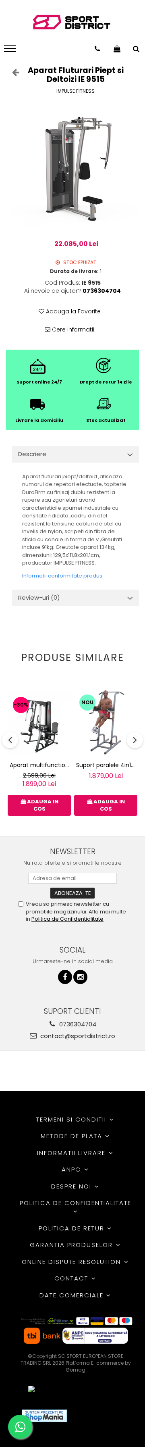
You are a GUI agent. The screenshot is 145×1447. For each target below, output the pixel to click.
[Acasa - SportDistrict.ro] (71, 22)
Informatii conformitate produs (62, 576)
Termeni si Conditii (72, 1119)
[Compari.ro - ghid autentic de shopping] (102, 1416)
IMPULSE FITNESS (75, 91)
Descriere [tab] (32, 454)
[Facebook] (65, 977)
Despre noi (72, 1186)
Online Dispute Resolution (72, 1261)
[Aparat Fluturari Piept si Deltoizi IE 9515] (75, 167)
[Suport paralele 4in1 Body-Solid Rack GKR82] (105, 723)
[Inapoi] (12, 72)
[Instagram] (80, 977)
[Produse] (11, 51)
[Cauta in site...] (136, 49)
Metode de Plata (73, 1136)
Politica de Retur (73, 1228)
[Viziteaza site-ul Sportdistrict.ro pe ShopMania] (44, 1415)
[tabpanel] (75, 167)
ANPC (72, 1169)
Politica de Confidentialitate (67, 919)
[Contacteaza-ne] (97, 49)
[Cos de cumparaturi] (117, 49)
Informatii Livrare (72, 1153)
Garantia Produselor (72, 1245)
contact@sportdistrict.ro (77, 1036)
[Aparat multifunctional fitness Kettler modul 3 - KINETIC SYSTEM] (39, 723)
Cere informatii (72, 329)
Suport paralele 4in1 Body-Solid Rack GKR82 (106, 765)
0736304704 (77, 1024)
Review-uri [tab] (39, 597)
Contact (72, 1278)
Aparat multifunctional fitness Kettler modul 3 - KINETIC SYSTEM (40, 765)
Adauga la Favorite (72, 311)
